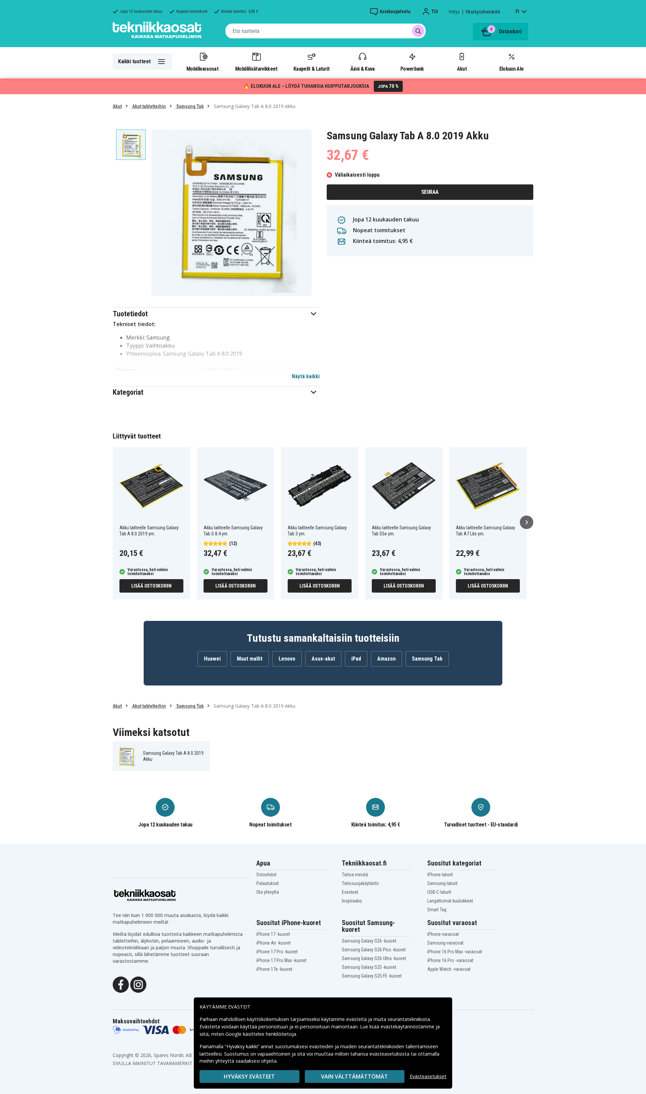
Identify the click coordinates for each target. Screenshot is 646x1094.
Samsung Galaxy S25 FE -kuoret (372, 976)
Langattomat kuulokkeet (450, 901)
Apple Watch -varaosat (449, 969)
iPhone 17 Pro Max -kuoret (281, 960)
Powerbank (412, 69)
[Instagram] (138, 984)
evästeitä (357, 1019)
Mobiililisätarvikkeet (256, 69)
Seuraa (430, 192)
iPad (356, 659)
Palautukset (267, 883)
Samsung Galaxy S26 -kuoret (369, 941)
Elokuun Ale (511, 69)
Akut (462, 69)
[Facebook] (121, 984)
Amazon (386, 659)
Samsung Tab (189, 106)
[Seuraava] (526, 522)
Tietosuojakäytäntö (360, 883)
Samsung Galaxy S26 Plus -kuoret (374, 949)
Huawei (212, 659)
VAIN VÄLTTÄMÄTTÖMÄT (354, 1076)
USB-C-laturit (439, 892)
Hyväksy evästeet (249, 1076)
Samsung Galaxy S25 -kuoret (369, 967)
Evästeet (350, 892)
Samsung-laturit (442, 883)
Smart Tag (436, 909)
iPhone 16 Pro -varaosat (450, 960)
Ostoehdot (266, 874)
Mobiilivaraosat (202, 69)
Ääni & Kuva (362, 69)
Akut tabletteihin (148, 106)
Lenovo (287, 659)
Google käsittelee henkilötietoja (260, 1034)
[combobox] (325, 31)
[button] (216, 314)
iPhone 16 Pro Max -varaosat (454, 951)
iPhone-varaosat (443, 934)
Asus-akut (323, 659)
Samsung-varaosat (445, 943)
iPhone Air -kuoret (273, 943)
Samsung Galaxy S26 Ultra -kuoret (374, 958)
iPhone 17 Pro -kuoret (277, 951)
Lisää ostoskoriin (151, 586)
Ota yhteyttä (267, 892)
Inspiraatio (352, 901)
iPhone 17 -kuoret (273, 934)
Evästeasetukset (428, 1076)
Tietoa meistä (355, 874)
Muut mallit (249, 659)
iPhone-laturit (440, 874)
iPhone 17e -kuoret (274, 969)
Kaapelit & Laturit (311, 69)
